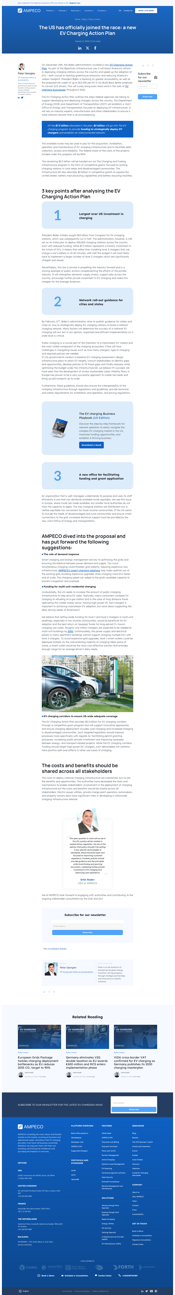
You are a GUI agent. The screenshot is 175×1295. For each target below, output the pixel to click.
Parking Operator (109, 1232)
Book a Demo (137, 1231)
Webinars (136, 1168)
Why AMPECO (138, 1197)
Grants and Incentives (141, 1146)
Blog (84, 19)
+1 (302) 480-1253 (25, 1178)
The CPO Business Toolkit (142, 1142)
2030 (70, 631)
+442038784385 (130, 1275)
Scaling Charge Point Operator (110, 1213)
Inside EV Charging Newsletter (140, 1174)
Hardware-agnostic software (113, 1173)
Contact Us (128, 11)
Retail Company (108, 1219)
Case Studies (137, 1160)
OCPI (73, 1175)
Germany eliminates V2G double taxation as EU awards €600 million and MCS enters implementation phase (87, 1062)
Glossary (136, 1164)
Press (134, 1210)
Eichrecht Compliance (110, 1182)
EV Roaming (107, 1168)
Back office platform (79, 1133)
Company (101, 11)
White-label (106, 1133)
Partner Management (110, 1155)
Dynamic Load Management (113, 1164)
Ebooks (135, 1138)
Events (135, 1151)
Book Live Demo (146, 11)
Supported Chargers (79, 1151)
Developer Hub (77, 1142)
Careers (135, 1205)
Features (62, 11)
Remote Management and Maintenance (112, 1187)
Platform (49, 11)
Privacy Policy (67, 1291)
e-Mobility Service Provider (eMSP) (113, 1238)
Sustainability (137, 1214)
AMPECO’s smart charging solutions (79, 570)
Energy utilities (108, 1224)
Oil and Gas (106, 1228)
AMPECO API (76, 1146)
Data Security (107, 1177)
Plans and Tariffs (109, 1151)
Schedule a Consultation (142, 1235)
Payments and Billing (110, 1142)
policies (63, 948)
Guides (135, 1155)
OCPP (73, 1171)
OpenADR (75, 1179)
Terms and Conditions (82, 1291)
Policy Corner (94, 19)
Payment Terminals (109, 1146)
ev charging (53, 948)
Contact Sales (137, 1244)
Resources (75, 11)
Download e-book (91, 445)
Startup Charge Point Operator (110, 1206)
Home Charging (108, 1160)
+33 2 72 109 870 (24, 1211)
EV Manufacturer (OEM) (111, 1244)
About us (135, 1192)
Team (134, 1201)
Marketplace (76, 1138)
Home (77, 19)
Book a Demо (47, 1275)
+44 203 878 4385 (25, 1196)
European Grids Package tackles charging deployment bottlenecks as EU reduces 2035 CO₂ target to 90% (38, 1062)
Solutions (88, 11)
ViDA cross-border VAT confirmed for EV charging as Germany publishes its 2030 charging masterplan (134, 1062)
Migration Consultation (141, 1240)
